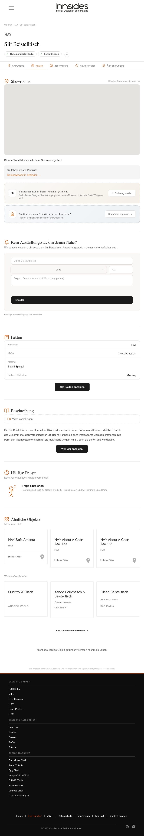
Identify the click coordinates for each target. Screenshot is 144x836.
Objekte (8, 24)
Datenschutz (65, 816)
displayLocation (118, 816)
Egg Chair (14, 770)
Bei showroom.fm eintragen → (24, 175)
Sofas (12, 742)
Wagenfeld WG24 (19, 775)
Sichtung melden (123, 193)
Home (19, 816)
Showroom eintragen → (120, 214)
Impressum (84, 816)
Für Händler (35, 816)
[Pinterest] (133, 826)
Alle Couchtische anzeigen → (72, 630)
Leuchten (14, 727)
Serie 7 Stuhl (16, 765)
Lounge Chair (16, 790)
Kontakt (99, 816)
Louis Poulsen (16, 709)
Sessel (12, 737)
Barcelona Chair (18, 760)
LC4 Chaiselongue (19, 795)
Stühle (12, 747)
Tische (12, 732)
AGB (49, 816)
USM (11, 714)
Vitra (11, 694)
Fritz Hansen (16, 699)
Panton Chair (16, 785)
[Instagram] (127, 826)
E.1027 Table (16, 780)
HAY (16, 24)
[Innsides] (72, 7)
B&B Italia (14, 689)
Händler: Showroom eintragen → (124, 80)
